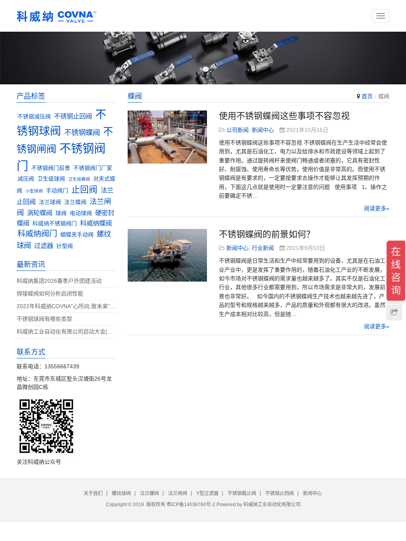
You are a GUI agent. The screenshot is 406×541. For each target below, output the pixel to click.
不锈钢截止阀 (242, 493)
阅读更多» (376, 208)
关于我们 (93, 493)
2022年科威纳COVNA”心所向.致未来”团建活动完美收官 (66, 306)
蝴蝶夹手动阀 (77, 235)
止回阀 (84, 189)
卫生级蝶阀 (79, 179)
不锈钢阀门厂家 (92, 168)
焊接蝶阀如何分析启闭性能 (50, 293)
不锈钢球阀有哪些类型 (44, 319)
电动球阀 (81, 213)
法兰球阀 (50, 202)
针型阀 (64, 246)
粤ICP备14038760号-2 (191, 504)
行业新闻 (263, 248)
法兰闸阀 (177, 493)
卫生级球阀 (51, 179)
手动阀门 (57, 191)
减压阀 (25, 179)
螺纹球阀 (121, 493)
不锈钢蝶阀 (82, 132)
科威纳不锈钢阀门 (55, 224)
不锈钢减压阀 (34, 117)
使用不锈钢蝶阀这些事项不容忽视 (284, 116)
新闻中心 (263, 130)
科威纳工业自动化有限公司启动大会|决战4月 (66, 331)
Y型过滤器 (207, 493)
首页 (367, 96)
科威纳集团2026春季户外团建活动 (59, 281)
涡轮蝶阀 (39, 212)
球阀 (61, 213)
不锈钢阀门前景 (50, 168)
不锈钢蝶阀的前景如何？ (267, 234)
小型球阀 (34, 191)
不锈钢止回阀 (73, 116)
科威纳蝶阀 (96, 223)
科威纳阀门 (37, 233)
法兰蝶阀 (75, 202)
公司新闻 (237, 130)
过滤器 (43, 245)
